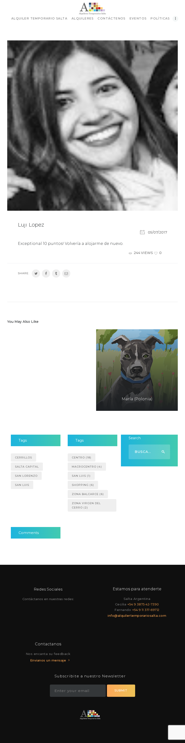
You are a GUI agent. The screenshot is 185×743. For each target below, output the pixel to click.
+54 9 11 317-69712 (145, 610)
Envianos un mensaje (48, 660)
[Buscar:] (149, 452)
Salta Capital (27, 466)
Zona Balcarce (88, 494)
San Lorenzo (26, 475)
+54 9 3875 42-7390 (143, 604)
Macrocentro (87, 466)
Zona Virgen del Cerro (86, 505)
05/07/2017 (157, 232)
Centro (81, 457)
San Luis (22, 485)
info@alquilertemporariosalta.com (137, 615)
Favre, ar (54, 403)
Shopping (83, 485)
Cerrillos (23, 457)
